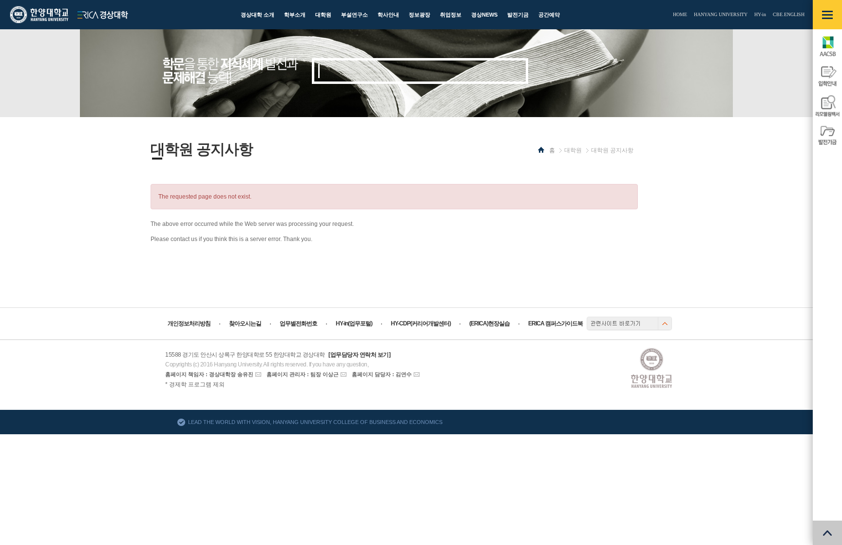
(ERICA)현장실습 (489, 323)
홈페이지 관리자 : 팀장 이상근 (303, 374)
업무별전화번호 (298, 323)
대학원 (573, 150)
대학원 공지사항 (612, 150)
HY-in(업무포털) (354, 323)
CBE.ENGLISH (788, 14)
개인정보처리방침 (189, 323)
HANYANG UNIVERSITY (720, 14)
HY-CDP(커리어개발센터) (421, 323)
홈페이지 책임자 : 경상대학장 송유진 (209, 374)
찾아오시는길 (245, 323)
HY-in (760, 14)
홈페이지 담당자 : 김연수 (382, 374)
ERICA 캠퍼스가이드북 (555, 323)
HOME (680, 14)
